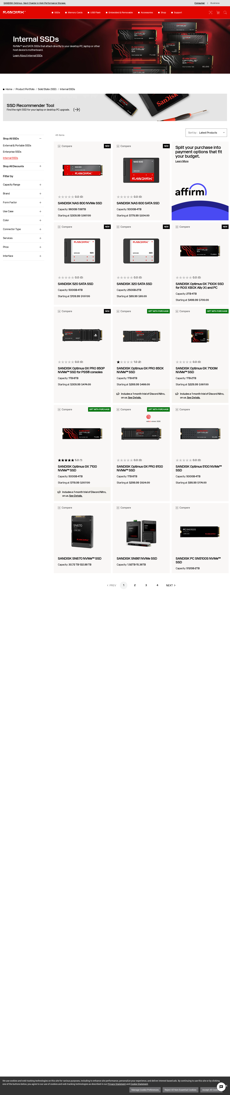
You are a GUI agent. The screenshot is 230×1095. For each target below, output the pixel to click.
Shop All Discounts (13, 166)
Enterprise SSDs (12, 151)
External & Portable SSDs (17, 145)
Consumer (199, 3)
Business (215, 3)
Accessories (147, 12)
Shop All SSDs (11, 138)
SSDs (57, 12)
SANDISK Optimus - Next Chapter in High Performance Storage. (35, 3)
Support (178, 12)
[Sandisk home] (14, 12)
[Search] (225, 12)
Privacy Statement (117, 1083)
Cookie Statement (139, 1083)
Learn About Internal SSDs (27, 55)
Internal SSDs (10, 158)
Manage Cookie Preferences (145, 1089)
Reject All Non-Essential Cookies (180, 1089)
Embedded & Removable (121, 12)
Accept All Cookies (211, 1089)
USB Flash (95, 12)
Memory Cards (75, 12)
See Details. (134, 397)
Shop (163, 12)
